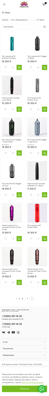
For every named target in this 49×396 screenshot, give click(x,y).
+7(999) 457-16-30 (12, 316)
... (32, 20)
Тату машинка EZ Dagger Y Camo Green (11, 141)
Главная (5, 20)
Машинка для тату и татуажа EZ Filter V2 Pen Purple (11, 227)
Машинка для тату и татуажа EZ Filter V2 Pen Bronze (36, 271)
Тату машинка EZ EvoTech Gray (34, 99)
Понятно (24, 388)
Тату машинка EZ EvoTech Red (34, 226)
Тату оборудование (19, 20)
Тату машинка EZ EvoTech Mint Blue (9, 57)
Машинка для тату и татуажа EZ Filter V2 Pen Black (11, 271)
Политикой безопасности (32, 382)
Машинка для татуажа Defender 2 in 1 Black (36, 185)
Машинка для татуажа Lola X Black (10, 99)
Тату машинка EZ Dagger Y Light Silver (37, 141)
